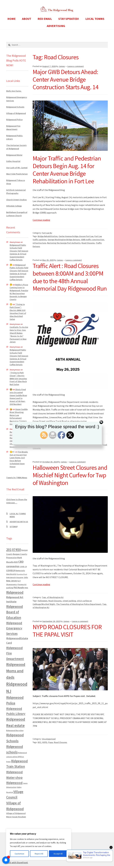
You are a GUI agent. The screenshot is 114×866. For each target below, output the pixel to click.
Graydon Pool (22, 574)
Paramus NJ (22, 584)
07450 (16, 549)
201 (9, 549)
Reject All (39, 853)
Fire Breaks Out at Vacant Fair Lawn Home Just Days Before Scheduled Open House (19, 459)
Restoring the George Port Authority (63, 243)
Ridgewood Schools (15, 107)
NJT (19, 581)
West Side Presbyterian (17, 174)
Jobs (26, 577)
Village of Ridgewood (16, 113)
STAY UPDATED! (68, 19)
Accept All (58, 853)
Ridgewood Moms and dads (15, 671)
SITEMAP (14, 526)
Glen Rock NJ (11, 574)
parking (9, 587)
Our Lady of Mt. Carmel (16, 167)
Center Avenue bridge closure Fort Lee (76, 236)
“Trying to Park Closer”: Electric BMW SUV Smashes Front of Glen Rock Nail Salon (18, 311)
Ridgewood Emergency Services (14, 628)
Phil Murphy (19, 587)
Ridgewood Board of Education (14, 612)
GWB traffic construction (92, 239)
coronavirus (12, 566)
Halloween (42, 600)
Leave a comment (75, 66)
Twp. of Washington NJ (53, 597)
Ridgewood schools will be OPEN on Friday (16, 757)
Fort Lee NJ (47, 232)
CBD (21, 561)
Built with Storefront (17, 862)
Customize (19, 853)
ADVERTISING (56, 26)
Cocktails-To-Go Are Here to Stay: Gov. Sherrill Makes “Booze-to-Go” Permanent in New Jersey (19, 334)
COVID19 (10, 570)
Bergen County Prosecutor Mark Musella (16, 558)
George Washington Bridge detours (64, 239)
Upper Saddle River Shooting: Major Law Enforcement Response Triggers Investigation (19, 416)
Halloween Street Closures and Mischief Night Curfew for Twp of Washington (70, 475)
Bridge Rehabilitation (48, 236)
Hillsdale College (14, 206)
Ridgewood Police (14, 119)
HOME (11, 19)
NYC (39, 742)
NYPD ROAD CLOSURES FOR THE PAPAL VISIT (67, 630)
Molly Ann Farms (14, 91)
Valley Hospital (13, 161)
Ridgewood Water (14, 155)
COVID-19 (23, 567)
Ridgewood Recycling (14, 730)
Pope (50, 742)
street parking (69, 600)
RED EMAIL (45, 19)
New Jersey (11, 580)
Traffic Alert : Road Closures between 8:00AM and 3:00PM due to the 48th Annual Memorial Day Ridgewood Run (70, 277)
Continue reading (41, 219)
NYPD (44, 742)
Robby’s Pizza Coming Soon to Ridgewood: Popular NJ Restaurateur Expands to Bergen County (19, 292)
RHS (26, 588)
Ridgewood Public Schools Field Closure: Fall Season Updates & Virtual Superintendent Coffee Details (19, 252)
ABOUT (26, 19)
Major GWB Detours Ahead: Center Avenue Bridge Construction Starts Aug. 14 (65, 79)
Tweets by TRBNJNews (16, 477)
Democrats (20, 570)
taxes (25, 783)
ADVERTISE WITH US (19, 521)
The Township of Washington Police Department (78, 604)
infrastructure (39, 243)
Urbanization (11, 787)
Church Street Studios (16, 199)
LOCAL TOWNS (94, 19)
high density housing (14, 577)
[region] (38, 844)
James (62, 66)
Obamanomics (11, 584)
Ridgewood (14, 592)
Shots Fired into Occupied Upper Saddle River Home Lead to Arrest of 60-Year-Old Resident (18, 397)
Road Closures (88, 243)
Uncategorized (49, 739)
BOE (16, 562)
